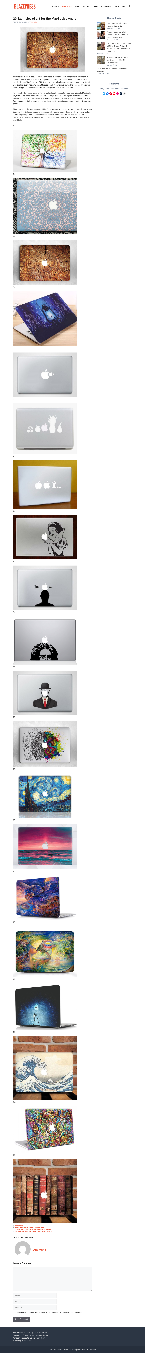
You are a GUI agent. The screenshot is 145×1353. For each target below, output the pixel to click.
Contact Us (93, 1350)
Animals (55, 6)
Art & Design (67, 6)
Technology (106, 6)
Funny (95, 6)
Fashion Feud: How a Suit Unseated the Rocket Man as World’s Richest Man (118, 35)
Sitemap (73, 1350)
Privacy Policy (82, 1350)
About (66, 1350)
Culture (86, 6)
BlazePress (58, 1350)
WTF (124, 6)
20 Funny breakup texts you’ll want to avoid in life (34, 1231)
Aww (77, 6)
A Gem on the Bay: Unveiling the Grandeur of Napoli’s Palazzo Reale (117, 60)
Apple (17, 1228)
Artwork (23, 1228)
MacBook (30, 1228)
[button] (129, 6)
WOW (117, 6)
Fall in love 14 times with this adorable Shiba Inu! (33, 1230)
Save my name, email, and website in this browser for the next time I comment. (49, 1312)
